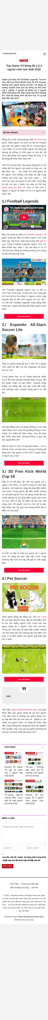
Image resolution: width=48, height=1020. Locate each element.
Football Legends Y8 (36, 234)
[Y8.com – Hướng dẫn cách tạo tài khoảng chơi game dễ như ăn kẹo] (35, 758)
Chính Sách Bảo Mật (29, 884)
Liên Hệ (34, 887)
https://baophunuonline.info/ (24, 709)
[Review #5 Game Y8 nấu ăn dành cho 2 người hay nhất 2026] (14, 758)
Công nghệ (9, 753)
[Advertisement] (24, 25)
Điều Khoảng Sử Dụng (19, 887)
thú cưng (41, 617)
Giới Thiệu (14, 884)
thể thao (38, 139)
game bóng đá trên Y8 (13, 187)
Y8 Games (23, 60)
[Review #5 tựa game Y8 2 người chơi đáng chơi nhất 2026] (35, 786)
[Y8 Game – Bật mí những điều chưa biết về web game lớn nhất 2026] (14, 786)
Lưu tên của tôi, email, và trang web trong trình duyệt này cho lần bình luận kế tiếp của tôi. (24, 859)
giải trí (43, 241)
